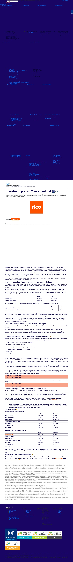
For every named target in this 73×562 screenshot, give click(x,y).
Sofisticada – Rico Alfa (10, 33)
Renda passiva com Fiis (15, 72)
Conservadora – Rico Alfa (10, 32)
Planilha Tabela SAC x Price (63, 32)
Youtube (59, 514)
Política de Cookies (29, 516)
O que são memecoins (13, 83)
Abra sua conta (10, 3)
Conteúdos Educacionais (34, 42)
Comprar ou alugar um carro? (63, 33)
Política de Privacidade (29, 514)
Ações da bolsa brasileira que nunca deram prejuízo (19, 82)
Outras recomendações (41, 5)
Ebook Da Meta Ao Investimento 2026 (47, 31)
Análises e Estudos (6, 42)
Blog (10, 512)
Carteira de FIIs (43, 35)
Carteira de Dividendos (13, 514)
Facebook (59, 511)
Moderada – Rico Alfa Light (11, 36)
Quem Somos (28, 510)
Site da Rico (27, 511)
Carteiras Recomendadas (7, 5)
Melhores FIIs (35, 75)
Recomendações (12, 510)
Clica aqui (54, 399)
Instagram (60, 510)
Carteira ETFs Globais (31, 31)
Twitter (59, 512)
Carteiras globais (25, 5)
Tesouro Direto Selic (36, 69)
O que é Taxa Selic (36, 76)
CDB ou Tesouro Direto (37, 70)
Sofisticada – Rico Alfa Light (11, 37)
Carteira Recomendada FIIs (12, 38)
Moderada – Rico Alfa (10, 31)
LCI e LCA (35, 71)
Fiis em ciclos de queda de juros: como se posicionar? (19, 81)
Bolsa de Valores (36, 72)
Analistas (27, 512)
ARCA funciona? (12, 77)
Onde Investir (11, 69)
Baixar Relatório (65, 0)
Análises (7, 184)
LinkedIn (59, 513)
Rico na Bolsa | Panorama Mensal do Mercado (18, 70)
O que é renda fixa (36, 68)
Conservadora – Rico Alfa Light (11, 35)
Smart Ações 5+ (9, 40)
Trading (34, 73)
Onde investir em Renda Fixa (45, 33)
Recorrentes (8, 68)
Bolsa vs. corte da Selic (14, 78)
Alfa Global (30, 32)
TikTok (59, 516)
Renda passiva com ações (14, 73)
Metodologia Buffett (12, 76)
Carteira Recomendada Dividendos (14, 39)
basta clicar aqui (59, 458)
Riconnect (8, 183)
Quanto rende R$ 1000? (13, 71)
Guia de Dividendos (12, 79)
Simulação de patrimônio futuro (64, 35)
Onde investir (42, 32)
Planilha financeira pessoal (63, 31)
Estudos (7, 75)
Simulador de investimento (30, 513)
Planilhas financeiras (59, 5)
